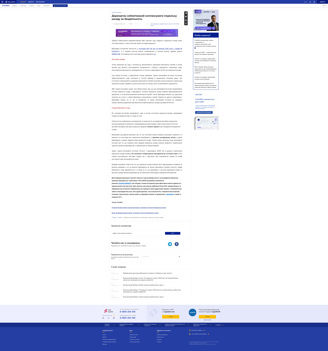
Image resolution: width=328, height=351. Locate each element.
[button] (2, 2)
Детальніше (207, 320)
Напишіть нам (160, 337)
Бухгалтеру (40, 2)
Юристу (31, 2)
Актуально (46, 5)
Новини (14, 5)
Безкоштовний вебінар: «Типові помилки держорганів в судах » (143, 285)
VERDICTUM (116, 54)
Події (38, 5)
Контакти (159, 341)
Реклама (104, 344)
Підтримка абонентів (162, 334)
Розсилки (159, 339)
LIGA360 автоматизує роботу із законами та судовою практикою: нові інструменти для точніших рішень (205, 43)
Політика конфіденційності (109, 339)
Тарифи (170, 316)
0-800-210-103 (127, 312)
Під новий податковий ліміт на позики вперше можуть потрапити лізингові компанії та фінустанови (205, 85)
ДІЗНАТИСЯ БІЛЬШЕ (204, 112)
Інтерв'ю (31, 5)
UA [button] (305, 2)
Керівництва (133, 337)
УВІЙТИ (172, 233)
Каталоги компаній (134, 339)
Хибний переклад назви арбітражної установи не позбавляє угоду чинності (147, 273)
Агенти (104, 334)
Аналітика (23, 5)
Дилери (104, 337)
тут (154, 54)
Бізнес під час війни (61, 5)
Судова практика (116, 12)
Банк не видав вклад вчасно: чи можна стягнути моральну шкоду (135, 213)
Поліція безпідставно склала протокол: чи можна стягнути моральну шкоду (139, 207)
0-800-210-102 (127, 318)
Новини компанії (134, 334)
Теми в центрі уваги (135, 341)
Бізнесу (23, 2)
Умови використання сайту (109, 341)
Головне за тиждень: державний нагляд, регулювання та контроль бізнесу (205, 60)
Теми (324, 5)
